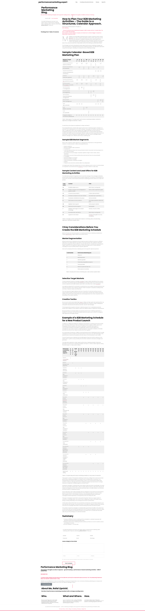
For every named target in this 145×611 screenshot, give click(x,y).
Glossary (97, 2)
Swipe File (103, 2)
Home (67, 609)
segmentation (69, 234)
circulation (98, 283)
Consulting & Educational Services (86, 2)
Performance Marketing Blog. (49, 10)
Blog (76, 2)
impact (81, 302)
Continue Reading (46, 584)
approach (71, 37)
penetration (65, 399)
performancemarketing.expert (53, 2)
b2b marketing (65, 27)
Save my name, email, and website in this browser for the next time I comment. (78, 559)
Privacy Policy (62, 609)
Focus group (65, 359)
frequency (80, 166)
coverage (82, 281)
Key (63, 81)
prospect (67, 85)
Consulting (74, 609)
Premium (91, 214)
